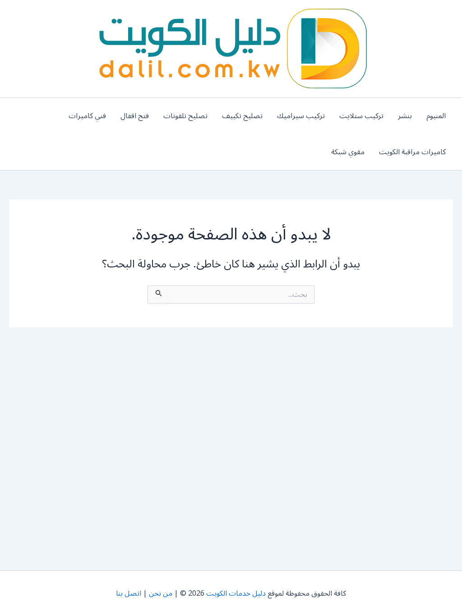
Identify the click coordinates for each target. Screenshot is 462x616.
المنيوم (436, 116)
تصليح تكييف (242, 116)
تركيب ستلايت (361, 116)
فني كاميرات (87, 116)
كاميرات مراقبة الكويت (412, 152)
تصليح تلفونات (185, 116)
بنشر (405, 116)
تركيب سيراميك (301, 116)
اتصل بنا (128, 593)
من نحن (160, 593)
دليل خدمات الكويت (236, 593)
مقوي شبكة (348, 152)
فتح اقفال (134, 116)
